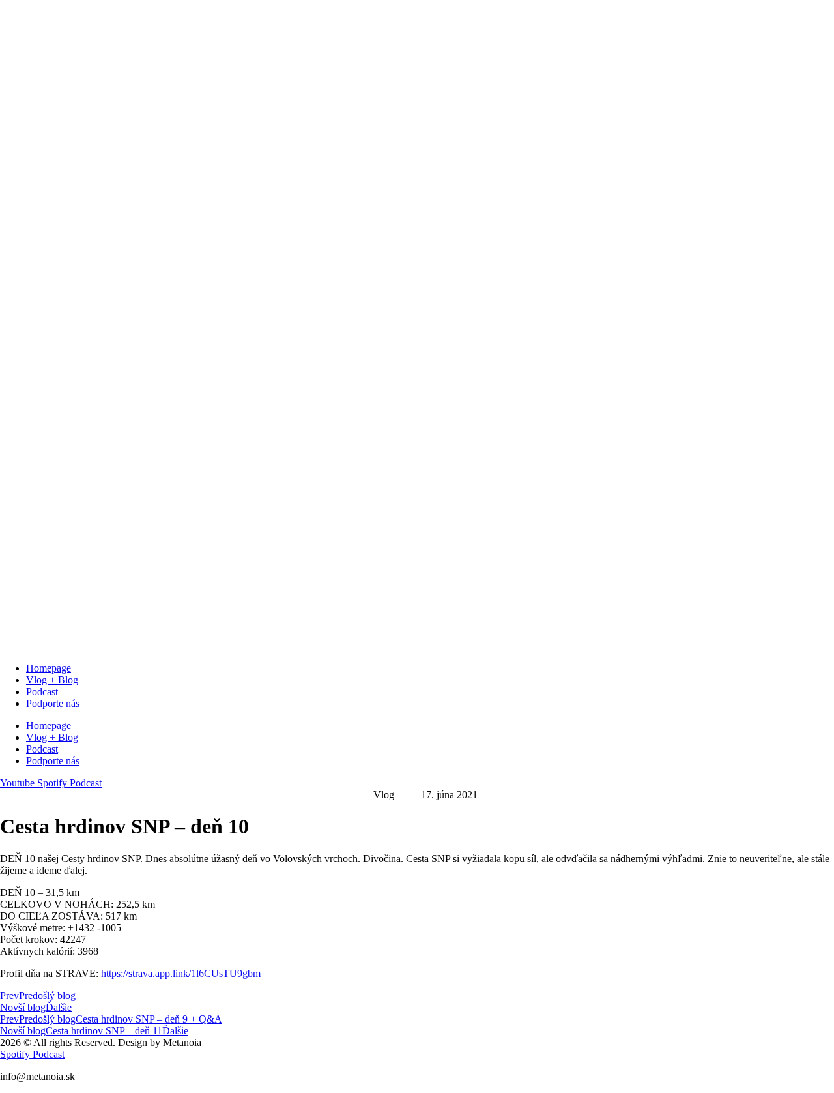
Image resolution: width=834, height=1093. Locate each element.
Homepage (48, 668)
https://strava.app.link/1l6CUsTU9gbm (181, 973)
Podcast (42, 691)
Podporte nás (52, 703)
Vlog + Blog (52, 679)
